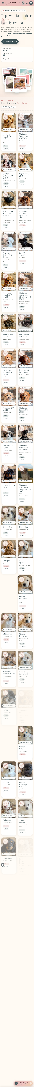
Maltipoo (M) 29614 (8, 409)
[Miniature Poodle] (25, 697)
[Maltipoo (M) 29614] (8, 396)
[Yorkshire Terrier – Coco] (9, 659)
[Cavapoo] (8, 549)
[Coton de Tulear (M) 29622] (9, 241)
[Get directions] (19, 3)
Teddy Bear (8, 527)
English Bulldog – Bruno (23, 859)
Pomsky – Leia (23, 748)
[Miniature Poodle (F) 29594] (8, 358)
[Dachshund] (8, 846)
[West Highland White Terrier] (25, 883)
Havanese (23, 1008)
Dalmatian (7, 820)
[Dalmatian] (9, 808)
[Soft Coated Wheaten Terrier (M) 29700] (9, 200)
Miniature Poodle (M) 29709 (7, 136)
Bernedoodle (8, 935)
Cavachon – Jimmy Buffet (24, 672)
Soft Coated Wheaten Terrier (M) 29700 (8, 214)
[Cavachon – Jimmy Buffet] (25, 660)
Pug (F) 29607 (22, 254)
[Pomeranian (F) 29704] (25, 323)
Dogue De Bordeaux (7, 969)
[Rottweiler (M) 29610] (8, 473)
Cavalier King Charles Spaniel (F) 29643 (24, 214)
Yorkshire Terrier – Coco (9, 672)
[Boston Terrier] (8, 584)
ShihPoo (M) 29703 (8, 336)
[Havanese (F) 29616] (8, 434)
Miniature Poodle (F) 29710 (7, 295)
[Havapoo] (8, 697)
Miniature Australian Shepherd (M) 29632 (25, 488)
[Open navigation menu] (2, 3)
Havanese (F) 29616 (8, 446)
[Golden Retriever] (25, 584)
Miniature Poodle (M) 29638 (23, 410)
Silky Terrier (8, 747)
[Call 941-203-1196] (23, 3)
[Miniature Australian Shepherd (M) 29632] (25, 473)
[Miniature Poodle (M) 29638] (25, 396)
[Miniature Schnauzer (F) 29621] (25, 122)
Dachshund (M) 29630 (24, 371)
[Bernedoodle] (9, 923)
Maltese (6, 782)
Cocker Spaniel (22, 561)
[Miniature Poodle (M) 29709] (9, 122)
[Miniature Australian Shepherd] (9, 883)
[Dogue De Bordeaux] (9, 957)
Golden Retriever (23, 597)
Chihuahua (23, 527)
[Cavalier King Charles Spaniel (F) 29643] (25, 200)
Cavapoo (6, 560)
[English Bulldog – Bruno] (25, 846)
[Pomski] (8, 1036)
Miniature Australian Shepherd (7, 897)
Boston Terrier (6, 597)
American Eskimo (23, 821)
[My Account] (27, 3)
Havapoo (6, 709)
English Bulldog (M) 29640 (8, 176)
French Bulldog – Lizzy (23, 784)
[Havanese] (25, 996)
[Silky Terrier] (8, 735)
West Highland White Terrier (24, 897)
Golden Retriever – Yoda (7, 1010)
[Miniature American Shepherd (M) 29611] (25, 281)
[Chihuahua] (25, 515)
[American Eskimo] (25, 808)
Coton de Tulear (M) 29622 (7, 255)
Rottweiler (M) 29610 (9, 486)
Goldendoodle (25, 968)
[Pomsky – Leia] (25, 735)
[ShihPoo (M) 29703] (8, 323)
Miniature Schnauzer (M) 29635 (23, 447)
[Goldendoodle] (25, 957)
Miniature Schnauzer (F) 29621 (23, 136)
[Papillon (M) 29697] (25, 162)
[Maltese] (8, 770)
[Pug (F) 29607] (25, 241)
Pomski (6, 1047)
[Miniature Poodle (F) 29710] (8, 281)
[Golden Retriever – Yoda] (8, 996)
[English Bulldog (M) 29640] (8, 162)
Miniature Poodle (23, 710)
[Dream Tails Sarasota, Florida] (10, 3)
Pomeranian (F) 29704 (24, 336)
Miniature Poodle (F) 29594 (7, 372)
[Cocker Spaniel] (25, 549)
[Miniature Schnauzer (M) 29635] (25, 434)
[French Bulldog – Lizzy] (25, 770)
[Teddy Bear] (9, 515)
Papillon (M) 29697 (24, 175)
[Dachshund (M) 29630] (25, 358)
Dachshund (7, 857)
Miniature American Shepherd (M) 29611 (25, 296)
